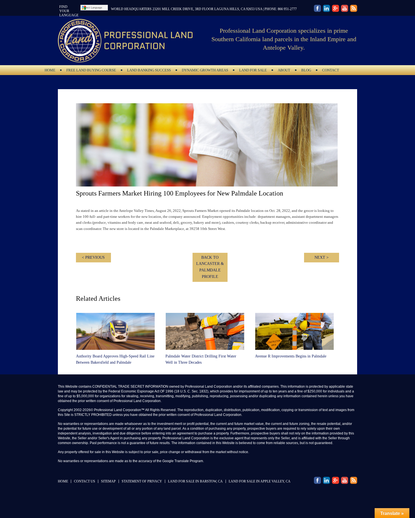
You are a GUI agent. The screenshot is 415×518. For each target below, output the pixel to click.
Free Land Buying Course (91, 70)
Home (50, 70)
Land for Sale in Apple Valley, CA (259, 481)
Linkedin (326, 9)
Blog (304, 70)
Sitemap (108, 481)
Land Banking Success (147, 70)
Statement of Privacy (142, 481)
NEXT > (321, 257)
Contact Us (84, 481)
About (282, 70)
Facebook (317, 9)
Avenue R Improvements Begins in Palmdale (290, 356)
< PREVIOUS (93, 257)
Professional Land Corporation (131, 40)
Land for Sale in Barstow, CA (195, 481)
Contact (330, 70)
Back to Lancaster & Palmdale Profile (210, 267)
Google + (353, 9)
